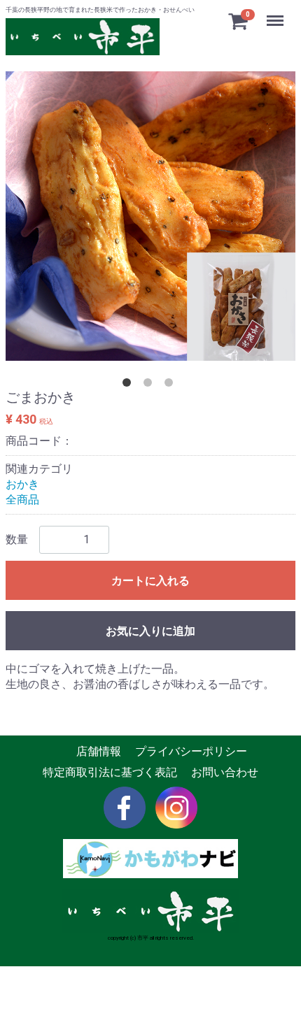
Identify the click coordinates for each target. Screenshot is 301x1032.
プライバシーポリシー (191, 751)
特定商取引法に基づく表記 (110, 772)
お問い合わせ (224, 772)
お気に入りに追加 (150, 631)
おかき (22, 484)
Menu (276, 13)
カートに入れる (150, 580)
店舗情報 (98, 751)
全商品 (22, 500)
